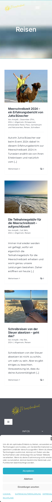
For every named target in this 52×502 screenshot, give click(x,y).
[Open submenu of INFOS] (42, 431)
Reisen (27, 127)
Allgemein (19, 122)
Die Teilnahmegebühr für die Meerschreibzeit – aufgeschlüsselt (20, 197)
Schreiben (35, 127)
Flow (28, 125)
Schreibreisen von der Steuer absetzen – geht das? (20, 306)
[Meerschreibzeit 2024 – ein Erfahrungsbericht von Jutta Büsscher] (26, 86)
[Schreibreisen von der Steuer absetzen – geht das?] (26, 306)
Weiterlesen (13, 169)
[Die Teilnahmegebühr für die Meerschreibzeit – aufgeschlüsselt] (26, 197)
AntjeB (15, 119)
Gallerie (31, 86)
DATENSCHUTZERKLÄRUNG (28, 494)
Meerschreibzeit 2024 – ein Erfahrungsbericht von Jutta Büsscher (20, 86)
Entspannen (30, 122)
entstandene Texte (16, 125)
